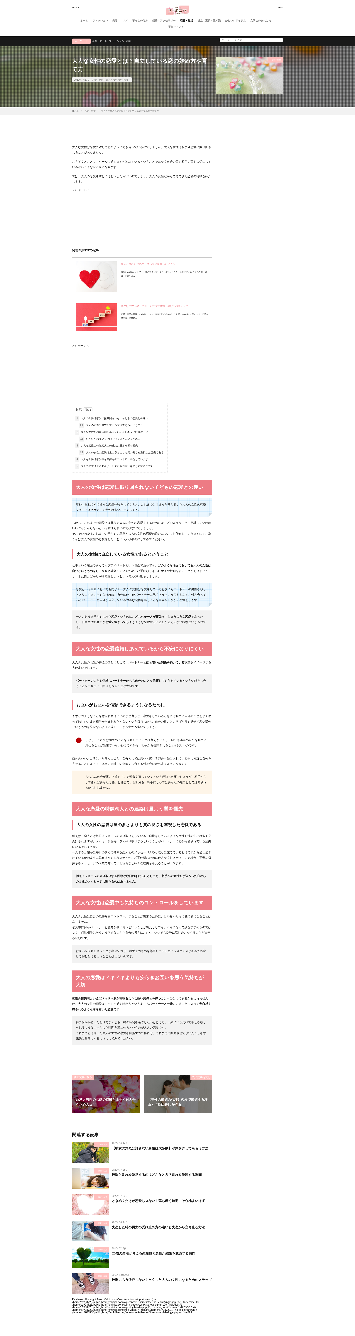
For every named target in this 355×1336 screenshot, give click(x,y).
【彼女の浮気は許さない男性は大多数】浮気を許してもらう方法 (160, 1148)
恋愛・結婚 (186, 20)
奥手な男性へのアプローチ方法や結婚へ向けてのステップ (154, 306)
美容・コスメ (120, 20)
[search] (279, 40)
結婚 (128, 41)
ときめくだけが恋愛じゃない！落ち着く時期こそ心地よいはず (158, 1201)
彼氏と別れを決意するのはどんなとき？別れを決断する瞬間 (157, 1174)
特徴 (126, 80)
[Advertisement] (142, 218)
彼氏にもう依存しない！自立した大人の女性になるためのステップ (162, 1280)
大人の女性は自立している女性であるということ (111, 425)
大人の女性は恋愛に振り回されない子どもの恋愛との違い (112, 418)
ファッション (100, 20)
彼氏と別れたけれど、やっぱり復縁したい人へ (148, 264)
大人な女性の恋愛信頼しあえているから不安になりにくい (112, 432)
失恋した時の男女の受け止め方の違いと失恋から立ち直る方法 (158, 1227)
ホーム (84, 20)
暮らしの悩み (140, 20)
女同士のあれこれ (260, 20)
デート (103, 41)
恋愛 (94, 41)
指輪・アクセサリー (164, 20)
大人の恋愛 (111, 80)
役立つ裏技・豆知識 (209, 20)
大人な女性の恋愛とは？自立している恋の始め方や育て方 (130, 111)
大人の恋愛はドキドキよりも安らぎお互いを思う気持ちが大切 (115, 466)
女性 (120, 80)
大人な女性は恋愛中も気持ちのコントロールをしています (112, 459)
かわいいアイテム (235, 20)
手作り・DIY (175, 27)
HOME (75, 111)
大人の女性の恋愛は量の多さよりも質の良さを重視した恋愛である (122, 452)
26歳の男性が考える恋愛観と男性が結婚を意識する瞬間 (153, 1253)
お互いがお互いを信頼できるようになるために (110, 439)
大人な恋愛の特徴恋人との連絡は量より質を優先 (107, 445)
